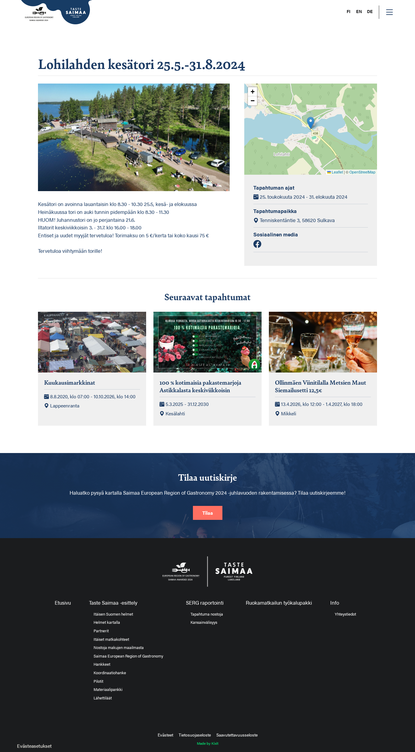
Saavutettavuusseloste (237, 735)
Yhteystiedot (345, 614)
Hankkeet (102, 664)
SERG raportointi (205, 602)
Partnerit (101, 631)
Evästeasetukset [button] (34, 745)
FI (348, 11)
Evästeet (165, 735)
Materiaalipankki (108, 689)
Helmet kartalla (107, 622)
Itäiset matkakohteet (111, 639)
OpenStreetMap (362, 171)
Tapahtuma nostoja (206, 614)
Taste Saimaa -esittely (113, 602)
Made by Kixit (207, 743)
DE (370, 11)
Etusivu (63, 602)
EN (359, 11)
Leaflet (337, 171)
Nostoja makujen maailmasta (119, 647)
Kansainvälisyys (203, 622)
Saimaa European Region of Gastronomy (128, 656)
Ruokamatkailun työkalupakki (279, 602)
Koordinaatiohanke (110, 672)
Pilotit (98, 681)
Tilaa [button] (207, 512)
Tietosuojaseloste (195, 735)
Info (334, 602)
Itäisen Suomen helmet (113, 614)
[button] (310, 123)
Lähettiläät (103, 698)
